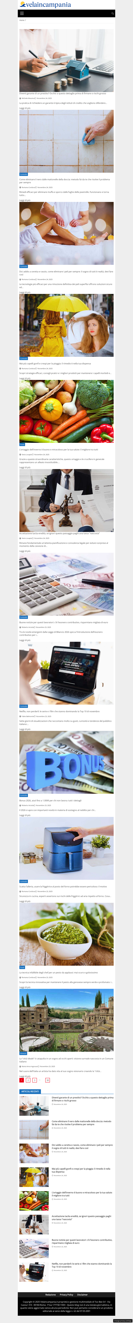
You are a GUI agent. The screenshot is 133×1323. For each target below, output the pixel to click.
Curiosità (23, 174)
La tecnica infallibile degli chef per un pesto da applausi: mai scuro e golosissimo (58, 972)
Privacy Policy (66, 1294)
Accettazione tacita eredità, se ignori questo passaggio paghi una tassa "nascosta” (59, 533)
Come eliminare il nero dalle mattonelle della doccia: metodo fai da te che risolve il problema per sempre (81, 1123)
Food (22, 444)
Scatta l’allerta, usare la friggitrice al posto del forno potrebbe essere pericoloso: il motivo (63, 886)
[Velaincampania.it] (45, 4)
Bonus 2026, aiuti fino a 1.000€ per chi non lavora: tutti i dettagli (50, 800)
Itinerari (23, 1053)
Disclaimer (82, 1294)
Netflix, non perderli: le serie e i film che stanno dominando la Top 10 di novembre (59, 711)
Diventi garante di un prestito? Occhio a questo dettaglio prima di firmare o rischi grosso (62, 93)
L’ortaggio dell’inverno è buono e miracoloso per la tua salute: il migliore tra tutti (58, 449)
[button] (113, 13)
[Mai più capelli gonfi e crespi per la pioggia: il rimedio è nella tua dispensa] (34, 1177)
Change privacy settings (122, 1321)
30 (47, 1080)
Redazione (50, 1294)
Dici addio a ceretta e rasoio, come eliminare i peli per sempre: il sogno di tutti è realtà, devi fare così (82, 1146)
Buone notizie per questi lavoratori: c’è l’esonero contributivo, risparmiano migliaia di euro (63, 622)
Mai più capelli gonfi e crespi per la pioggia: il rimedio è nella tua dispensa (55, 363)
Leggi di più (24, 108)
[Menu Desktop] (22, 13)
